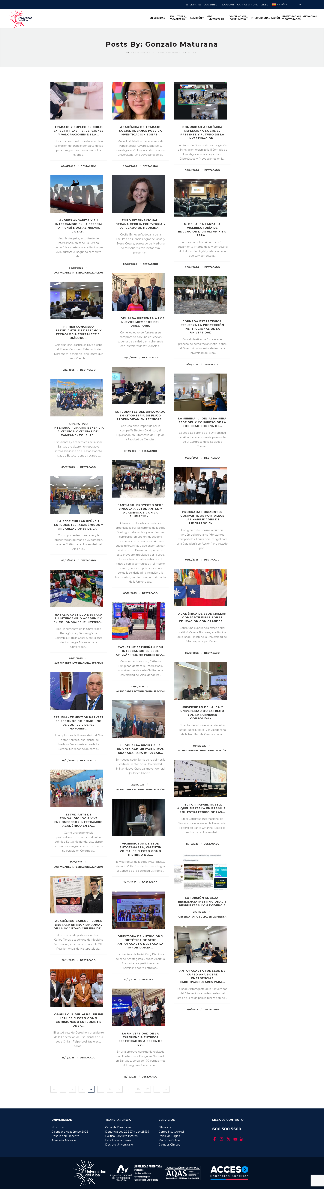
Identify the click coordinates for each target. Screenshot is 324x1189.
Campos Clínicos (169, 1144)
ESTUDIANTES (193, 4)
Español (282, 4)
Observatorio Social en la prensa (202, 916)
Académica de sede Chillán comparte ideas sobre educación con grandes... (202, 617)
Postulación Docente (65, 1136)
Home (130, 52)
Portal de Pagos (169, 1136)
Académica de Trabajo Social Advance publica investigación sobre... (140, 130)
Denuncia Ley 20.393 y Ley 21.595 (127, 1131)
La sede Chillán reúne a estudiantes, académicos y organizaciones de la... (78, 524)
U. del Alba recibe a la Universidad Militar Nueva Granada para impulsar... (140, 749)
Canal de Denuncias (118, 1127)
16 (138, 1089)
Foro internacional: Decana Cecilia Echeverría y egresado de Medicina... (141, 224)
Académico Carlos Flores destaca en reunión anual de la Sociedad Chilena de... (79, 924)
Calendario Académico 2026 (70, 1131)
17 (147, 1089)
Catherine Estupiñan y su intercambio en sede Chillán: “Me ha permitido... (140, 651)
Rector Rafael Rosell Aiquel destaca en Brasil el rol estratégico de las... (202, 808)
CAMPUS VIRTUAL (247, 4)
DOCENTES (210, 4)
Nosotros (58, 1127)
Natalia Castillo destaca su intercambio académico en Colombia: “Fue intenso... (79, 618)
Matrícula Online (169, 1140)
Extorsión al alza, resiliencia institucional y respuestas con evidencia (202, 901)
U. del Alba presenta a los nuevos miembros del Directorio (140, 322)
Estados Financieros (118, 1140)
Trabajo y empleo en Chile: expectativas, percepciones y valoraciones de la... (79, 130)
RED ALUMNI (227, 4)
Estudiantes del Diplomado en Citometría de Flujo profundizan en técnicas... (140, 415)
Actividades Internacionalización (78, 272)
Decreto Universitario (119, 1144)
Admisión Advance (64, 1140)
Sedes (264, 4)
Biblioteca (165, 1127)
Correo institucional (171, 1131)
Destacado (88, 166)
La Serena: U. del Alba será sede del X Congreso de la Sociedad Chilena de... (202, 422)
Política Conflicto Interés (121, 1136)
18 (156, 1089)
